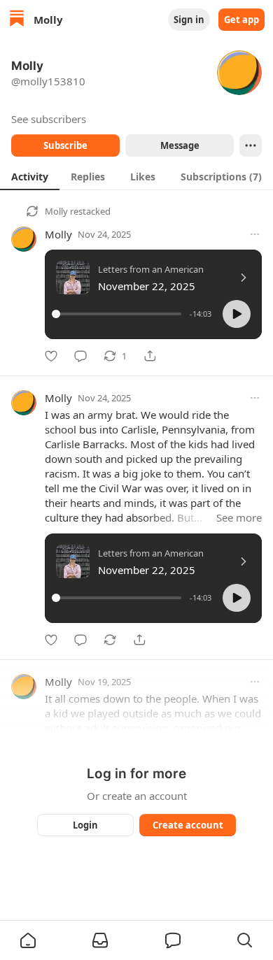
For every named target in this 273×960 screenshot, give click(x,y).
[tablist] (136, 176)
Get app (241, 19)
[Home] (16, 20)
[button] (237, 314)
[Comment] (80, 356)
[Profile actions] (250, 145)
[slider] (118, 314)
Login (85, 825)
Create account (188, 825)
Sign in (189, 19)
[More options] (255, 234)
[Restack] (110, 640)
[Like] (51, 356)
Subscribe (65, 145)
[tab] (29, 176)
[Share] (150, 356)
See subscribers (48, 119)
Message (180, 145)
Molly (56, 211)
